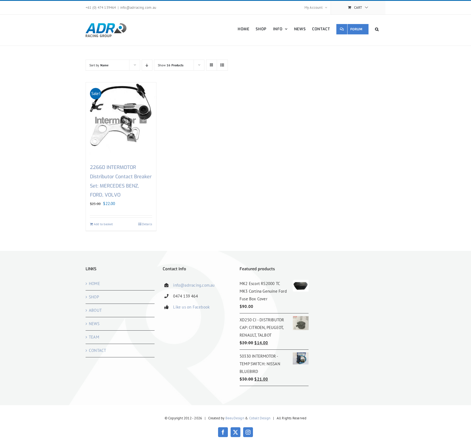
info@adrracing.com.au (138, 7)
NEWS (94, 323)
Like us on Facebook (191, 307)
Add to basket (103, 224)
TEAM (94, 337)
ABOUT (95, 310)
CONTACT (97, 350)
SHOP (94, 296)
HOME (94, 283)
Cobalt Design (260, 418)
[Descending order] (147, 65)
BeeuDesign (234, 418)
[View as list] (222, 65)
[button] (377, 29)
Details (147, 224)
